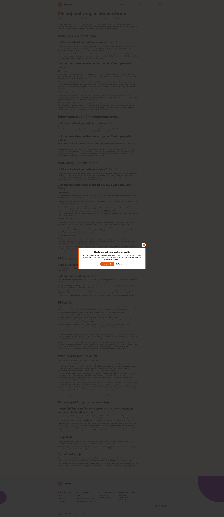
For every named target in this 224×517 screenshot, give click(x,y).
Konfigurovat (120, 264)
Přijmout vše (107, 264)
